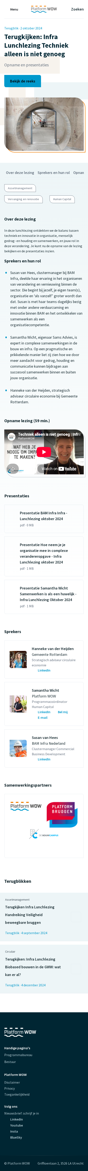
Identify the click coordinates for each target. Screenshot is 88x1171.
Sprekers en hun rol (54, 172)
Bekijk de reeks (22, 81)
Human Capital (62, 199)
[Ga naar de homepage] (44, 9)
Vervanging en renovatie (23, 199)
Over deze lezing (20, 172)
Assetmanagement (20, 188)
